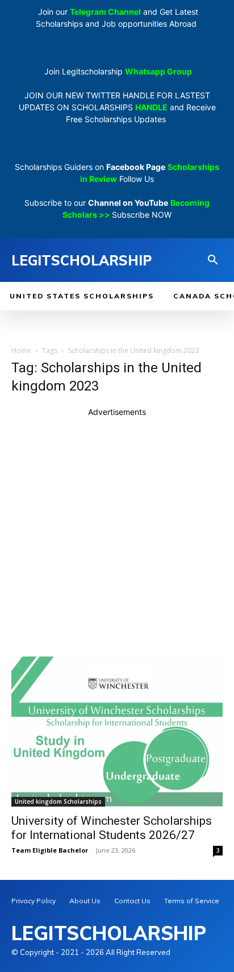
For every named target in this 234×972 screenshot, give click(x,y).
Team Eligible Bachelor (49, 850)
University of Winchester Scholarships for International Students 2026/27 (111, 828)
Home (21, 350)
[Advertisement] (117, 535)
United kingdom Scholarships (58, 801)
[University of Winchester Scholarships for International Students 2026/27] (117, 731)
